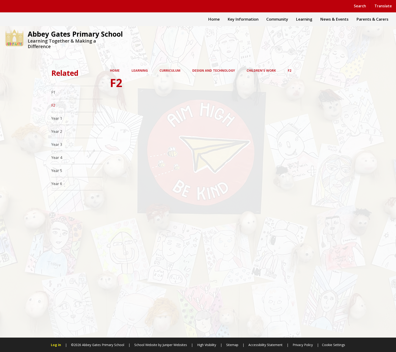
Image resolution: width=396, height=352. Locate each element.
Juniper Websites (174, 345)
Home (115, 70)
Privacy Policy (303, 345)
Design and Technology (213, 70)
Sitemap (232, 345)
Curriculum (170, 70)
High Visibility (206, 345)
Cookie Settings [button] (333, 345)
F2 (289, 70)
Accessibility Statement (265, 345)
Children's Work (261, 70)
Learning (140, 70)
